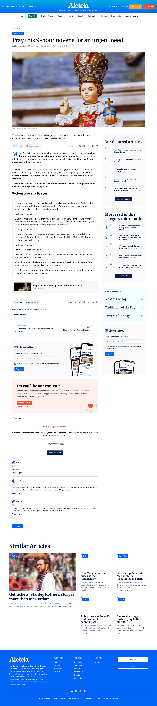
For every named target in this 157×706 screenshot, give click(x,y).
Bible (85, 556)
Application (78, 665)
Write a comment (55, 452)
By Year (97, 662)
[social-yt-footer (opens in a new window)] (72, 691)
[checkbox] (15, 364)
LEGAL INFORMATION (74, 698)
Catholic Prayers (20, 314)
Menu (21, 16)
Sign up (19, 369)
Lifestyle (80, 16)
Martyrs (14, 556)
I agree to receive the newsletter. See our (38, 364)
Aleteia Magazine (132, 16)
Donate (147, 6)
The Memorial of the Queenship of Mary (86, 10)
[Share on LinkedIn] (84, 146)
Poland (85, 599)
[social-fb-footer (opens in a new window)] (76, 691)
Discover (61, 16)
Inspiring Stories (47, 16)
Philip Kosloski (58, 46)
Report (20, 473)
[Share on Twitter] (88, 146)
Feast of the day (115, 299)
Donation (77, 675)
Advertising (78, 678)
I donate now (23, 403)
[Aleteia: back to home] (78, 5)
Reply (14, 473)
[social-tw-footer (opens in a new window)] (81, 691)
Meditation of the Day (120, 307)
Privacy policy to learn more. (51, 364)
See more (17, 526)
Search (33, 7)
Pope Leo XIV (116, 16)
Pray (30, 16)
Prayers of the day (117, 316)
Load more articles (123, 199)
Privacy (115, 698)
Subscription (78, 672)
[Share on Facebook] (80, 146)
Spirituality (92, 16)
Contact (97, 698)
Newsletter (78, 662)
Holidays (104, 16)
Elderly (121, 599)
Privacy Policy (106, 698)
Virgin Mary (123, 556)
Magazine (77, 669)
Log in (125, 7)
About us (62, 698)
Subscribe (134, 6)
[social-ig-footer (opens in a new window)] (85, 691)
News (71, 16)
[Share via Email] (93, 146)
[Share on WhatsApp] (97, 146)
